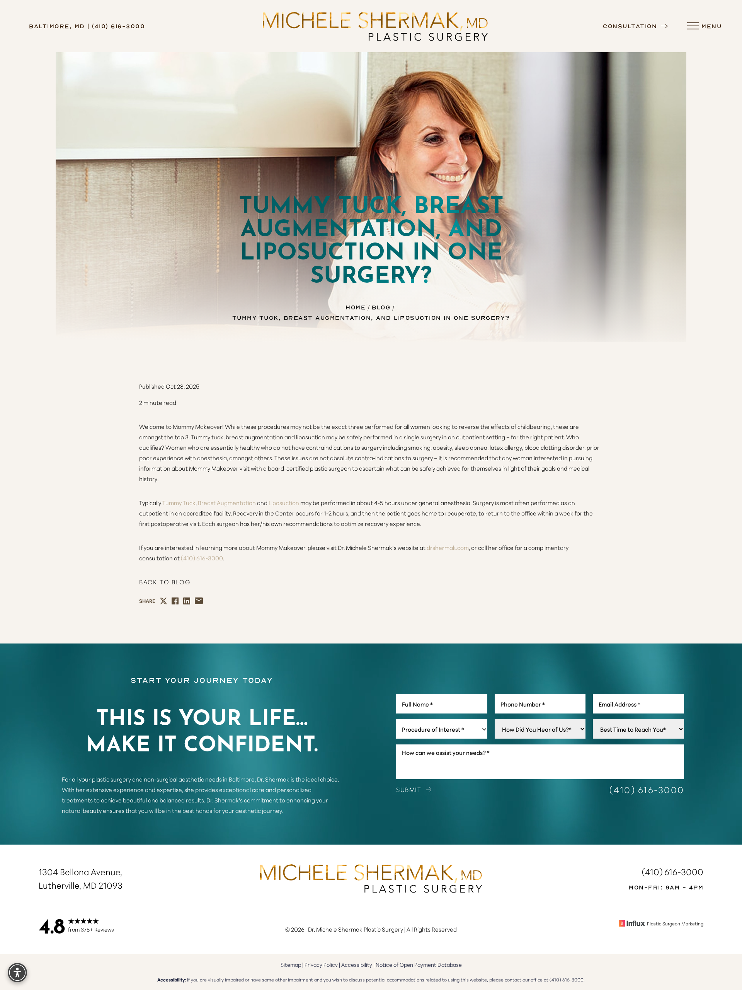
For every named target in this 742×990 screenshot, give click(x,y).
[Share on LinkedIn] (186, 600)
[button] (693, 26)
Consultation (631, 25)
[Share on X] (163, 600)
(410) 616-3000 (202, 558)
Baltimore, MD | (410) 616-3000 (87, 25)
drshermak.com (448, 547)
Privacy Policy (321, 964)
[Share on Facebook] (175, 600)
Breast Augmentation (227, 502)
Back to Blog (164, 581)
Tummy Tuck (179, 502)
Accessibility (356, 964)
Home (355, 307)
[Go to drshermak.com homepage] (375, 26)
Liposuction (284, 502)
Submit (409, 789)
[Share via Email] (199, 601)
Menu (711, 25)
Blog (381, 307)
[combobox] (441, 729)
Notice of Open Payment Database (419, 964)
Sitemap (291, 964)
